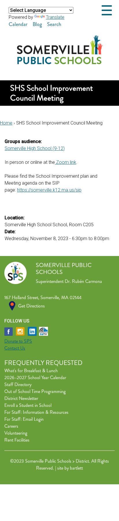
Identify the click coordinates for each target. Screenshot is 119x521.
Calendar (18, 24)
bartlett (76, 468)
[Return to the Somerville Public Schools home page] (59, 62)
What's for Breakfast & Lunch (31, 370)
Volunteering (15, 433)
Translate (55, 17)
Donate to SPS (18, 341)
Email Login (33, 419)
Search (54, 24)
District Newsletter (21, 398)
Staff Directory (17, 384)
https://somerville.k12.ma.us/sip (49, 190)
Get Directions (31, 306)
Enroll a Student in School (27, 405)
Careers (11, 426)
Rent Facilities (16, 440)
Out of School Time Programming (35, 391)
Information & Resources (45, 412)
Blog (37, 24)
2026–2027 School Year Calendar (35, 377)
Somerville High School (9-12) (35, 148)
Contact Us (14, 348)
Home (6, 123)
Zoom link (65, 162)
